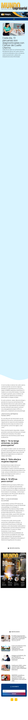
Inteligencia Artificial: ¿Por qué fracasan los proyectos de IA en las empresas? (19, 657)
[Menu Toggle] (14, 19)
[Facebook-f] (12, 699)
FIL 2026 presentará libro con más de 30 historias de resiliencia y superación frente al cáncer (19, 638)
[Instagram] (16, 699)
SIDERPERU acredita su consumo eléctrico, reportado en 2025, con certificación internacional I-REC (19, 678)
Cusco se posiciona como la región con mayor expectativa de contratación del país (19, 648)
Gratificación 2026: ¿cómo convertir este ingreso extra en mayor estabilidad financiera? (19, 667)
